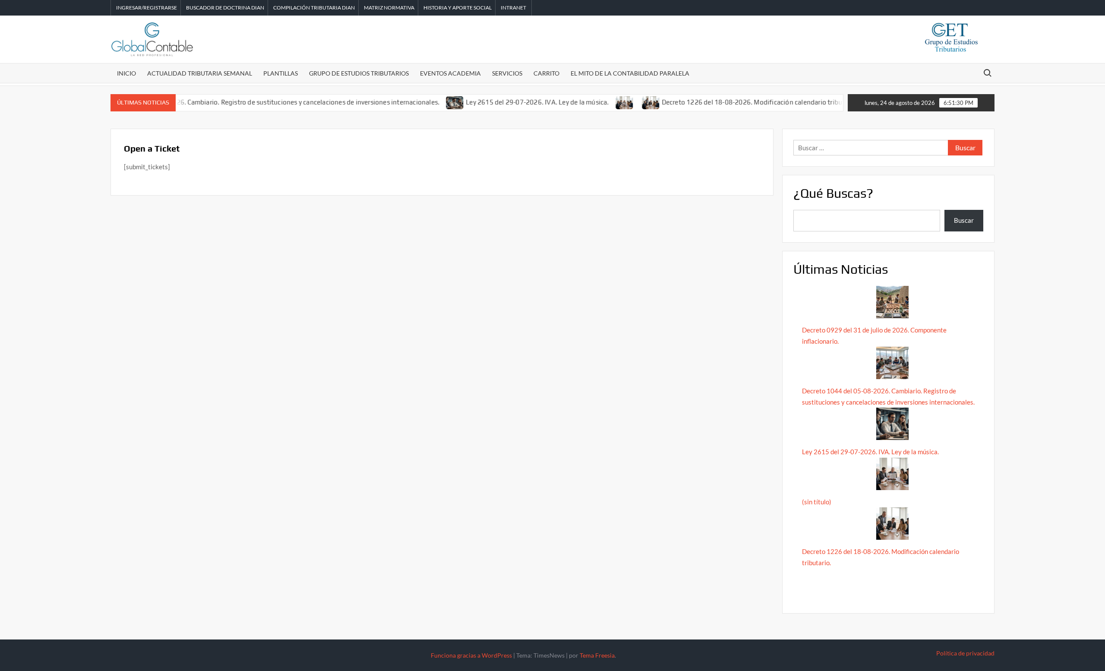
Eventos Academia (450, 73)
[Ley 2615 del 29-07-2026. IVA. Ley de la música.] (437, 102)
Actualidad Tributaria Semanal (199, 73)
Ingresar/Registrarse (146, 7)
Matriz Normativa (389, 7)
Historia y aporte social (457, 7)
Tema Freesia (597, 655)
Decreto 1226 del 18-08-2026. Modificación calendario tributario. (741, 102)
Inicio (126, 73)
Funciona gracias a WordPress (471, 655)
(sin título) (816, 502)
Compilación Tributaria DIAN (314, 7)
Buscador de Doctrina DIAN (225, 7)
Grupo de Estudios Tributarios (359, 73)
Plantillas (280, 73)
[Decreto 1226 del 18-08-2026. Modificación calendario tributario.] (632, 102)
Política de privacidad (965, 653)
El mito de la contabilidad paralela (630, 73)
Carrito (546, 73)
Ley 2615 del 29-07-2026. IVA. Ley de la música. (519, 102)
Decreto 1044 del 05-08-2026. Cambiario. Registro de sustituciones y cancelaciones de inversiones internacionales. (249, 102)
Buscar (964, 220)
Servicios (507, 73)
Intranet (513, 7)
